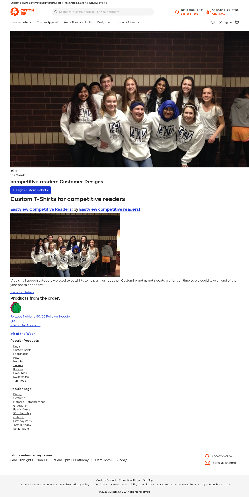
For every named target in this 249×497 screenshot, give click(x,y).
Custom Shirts (22, 350)
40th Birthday (22, 425)
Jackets (18, 365)
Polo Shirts (20, 373)
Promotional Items (130, 480)
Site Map (148, 480)
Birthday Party (22, 421)
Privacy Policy (81, 484)
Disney (17, 394)
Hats (16, 357)
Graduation (20, 405)
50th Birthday (22, 413)
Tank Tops (19, 380)
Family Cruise (21, 409)
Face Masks (20, 353)
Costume (19, 398)
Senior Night (21, 428)
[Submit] (56, 12)
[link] (22, 11)
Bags (16, 346)
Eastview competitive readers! (109, 209)
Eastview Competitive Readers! (41, 209)
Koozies (18, 369)
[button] (225, 14)
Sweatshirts (21, 377)
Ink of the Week (23, 334)
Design (30, 190)
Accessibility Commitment (138, 484)
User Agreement (166, 484)
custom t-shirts (62, 484)
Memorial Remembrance (29, 402)
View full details (22, 292)
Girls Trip (18, 417)
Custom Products (106, 480)
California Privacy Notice (105, 484)
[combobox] (103, 12)
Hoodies (18, 361)
